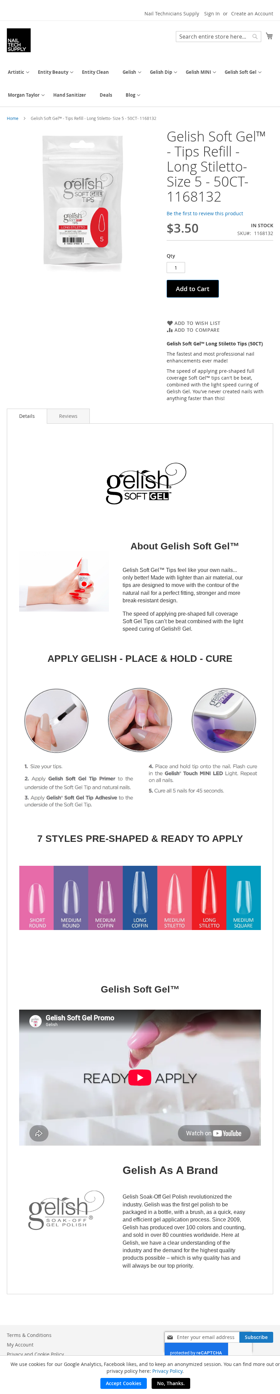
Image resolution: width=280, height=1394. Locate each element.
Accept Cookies (123, 1383)
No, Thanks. (171, 1383)
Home (12, 118)
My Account (20, 1344)
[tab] (27, 416)
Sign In (212, 13)
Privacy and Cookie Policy (35, 1354)
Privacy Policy (167, 1371)
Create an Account (252, 13)
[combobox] (218, 36)
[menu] (140, 84)
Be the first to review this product (205, 213)
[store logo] (19, 40)
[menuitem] (16, 72)
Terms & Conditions (29, 1335)
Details (27, 416)
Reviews (68, 416)
